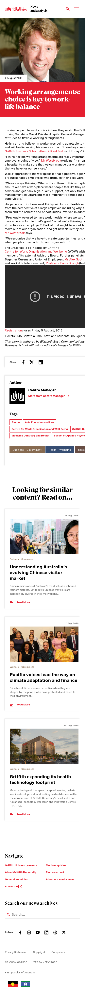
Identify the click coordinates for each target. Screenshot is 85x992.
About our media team (60, 879)
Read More (23, 602)
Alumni (16, 422)
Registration (13, 330)
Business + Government (27, 449)
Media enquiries (56, 865)
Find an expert (55, 872)
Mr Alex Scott (74, 259)
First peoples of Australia (20, 972)
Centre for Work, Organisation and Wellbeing (36, 251)
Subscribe (11, 886)
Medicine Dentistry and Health (30, 435)
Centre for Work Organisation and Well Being (39, 429)
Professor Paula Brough (62, 263)
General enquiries (16, 879)
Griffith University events (21, 865)
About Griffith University (20, 872)
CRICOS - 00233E (16, 962)
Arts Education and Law (39, 422)
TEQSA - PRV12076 (45, 962)
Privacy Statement (16, 952)
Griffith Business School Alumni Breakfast (34, 151)
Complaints (58, 952)
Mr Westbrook (51, 160)
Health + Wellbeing (60, 449)
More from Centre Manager (46, 396)
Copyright (39, 952)
